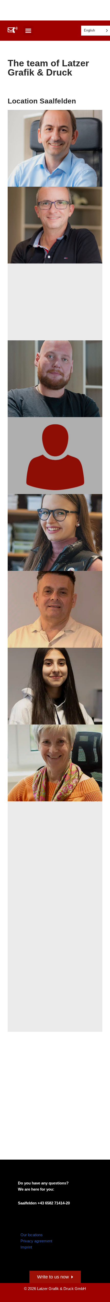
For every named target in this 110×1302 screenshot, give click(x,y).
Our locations (31, 1235)
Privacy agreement (36, 1241)
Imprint (26, 1247)
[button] (28, 31)
